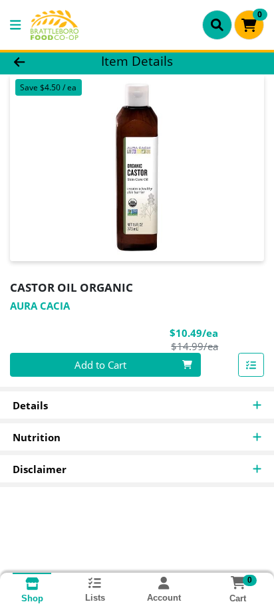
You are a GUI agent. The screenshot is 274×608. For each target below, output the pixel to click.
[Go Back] (42, 61)
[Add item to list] (251, 365)
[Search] (217, 24)
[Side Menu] (15, 25)
